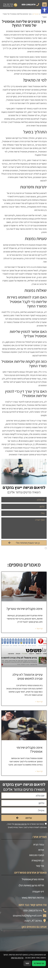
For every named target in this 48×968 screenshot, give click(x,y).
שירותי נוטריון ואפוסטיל (33, 879)
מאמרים (36, 14)
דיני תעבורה (38, 891)
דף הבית (43, 14)
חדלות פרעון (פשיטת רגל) (31, 885)
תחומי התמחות (36, 855)
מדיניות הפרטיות (21, 548)
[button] (44, 10)
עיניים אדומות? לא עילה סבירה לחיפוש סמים (28, 676)
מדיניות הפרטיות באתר (33, 897)
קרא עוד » (39, 628)
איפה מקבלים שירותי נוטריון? (24, 608)
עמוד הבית (38, 844)
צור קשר (40, 865)
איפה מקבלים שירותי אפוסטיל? (30, 749)
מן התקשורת (37, 860)
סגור (27, 963)
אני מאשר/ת (39, 963)
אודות (41, 849)
